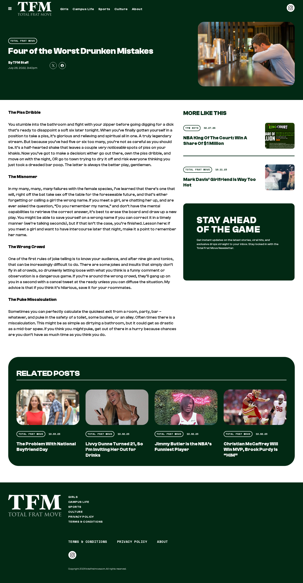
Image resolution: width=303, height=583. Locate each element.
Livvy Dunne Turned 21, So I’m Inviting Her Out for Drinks (114, 449)
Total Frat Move (22, 40)
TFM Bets (191, 128)
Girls (64, 9)
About (137, 9)
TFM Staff (21, 63)
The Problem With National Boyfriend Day (46, 446)
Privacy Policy (81, 516)
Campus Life (83, 9)
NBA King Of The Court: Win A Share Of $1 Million (215, 140)
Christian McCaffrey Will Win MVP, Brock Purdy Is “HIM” (251, 449)
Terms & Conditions (85, 521)
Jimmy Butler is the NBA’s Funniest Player (183, 446)
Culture (121, 9)
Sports (104, 9)
